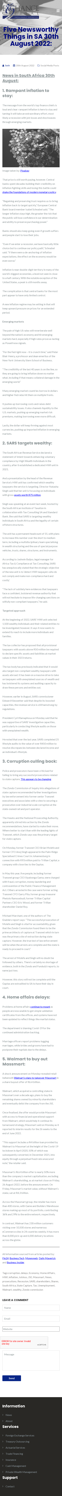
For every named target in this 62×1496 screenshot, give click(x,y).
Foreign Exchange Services (20, 1435)
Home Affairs (47, 1272)
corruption (14, 1272)
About (9, 1420)
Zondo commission (32, 1289)
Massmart (38, 1277)
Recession (22, 1281)
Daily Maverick (47, 1258)
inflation (13, 1277)
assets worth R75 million (27, 494)
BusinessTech (17, 1258)
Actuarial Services (15, 1447)
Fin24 (5, 1258)
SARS (32, 1281)
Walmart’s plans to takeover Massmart (35, 1077)
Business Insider (15, 1262)
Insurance (11, 1459)
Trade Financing (14, 1453)
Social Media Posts (50, 65)
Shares (54, 1281)
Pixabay (24, 170)
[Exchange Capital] (20, 10)
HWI (5, 1277)
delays (24, 1272)
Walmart (7, 1289)
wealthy (17, 1289)
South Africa (9, 1285)
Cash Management (16, 1465)
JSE (30, 1277)
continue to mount (40, 1006)
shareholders (43, 1281)
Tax (35, 1285)
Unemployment (46, 1285)
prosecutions (9, 1281)
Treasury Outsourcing (17, 1441)
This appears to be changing (36, 779)
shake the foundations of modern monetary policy (29, 192)
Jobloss (23, 1277)
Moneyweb (31, 1258)
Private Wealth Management (21, 1471)
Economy (34, 1272)
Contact (10, 1486)
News (48, 1277)
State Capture (24, 1285)
